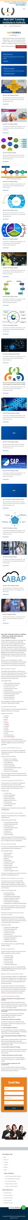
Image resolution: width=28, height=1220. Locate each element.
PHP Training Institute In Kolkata (12, 1178)
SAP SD (6, 719)
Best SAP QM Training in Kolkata (10, 210)
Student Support (8, 1200)
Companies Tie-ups (8, 1203)
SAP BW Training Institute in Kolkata (11, 413)
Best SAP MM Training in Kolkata (10, 296)
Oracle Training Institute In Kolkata (13, 1176)
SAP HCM (6, 723)
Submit (14, 1108)
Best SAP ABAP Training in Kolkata (11, 585)
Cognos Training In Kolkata (11, 1186)
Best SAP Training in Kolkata (9, 614)
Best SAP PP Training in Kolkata (10, 239)
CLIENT (5, 1170)
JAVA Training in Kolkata (10, 1181)
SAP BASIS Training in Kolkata (10, 557)
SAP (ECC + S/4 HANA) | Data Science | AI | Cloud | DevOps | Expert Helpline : (16, 3)
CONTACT (6, 1164)
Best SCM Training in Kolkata (9, 152)
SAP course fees (10, 991)
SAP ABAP (6, 724)
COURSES (6, 1162)
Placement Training (8, 1197)
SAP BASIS (6, 726)
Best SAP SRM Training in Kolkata (10, 95)
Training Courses (7, 1192)
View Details (5, 104)
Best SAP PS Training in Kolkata (10, 181)
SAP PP (6, 721)
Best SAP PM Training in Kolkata (10, 267)
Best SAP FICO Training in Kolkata (11, 470)
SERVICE (5, 1167)
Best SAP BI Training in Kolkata (10, 528)
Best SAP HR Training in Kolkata (10, 325)
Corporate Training (8, 1195)
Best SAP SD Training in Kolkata (10, 124)
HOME (5, 1157)
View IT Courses (21, 46)
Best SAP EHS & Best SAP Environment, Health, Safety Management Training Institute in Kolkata (14, 383)
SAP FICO (6, 716)
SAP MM (6, 717)
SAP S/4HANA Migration (9, 736)
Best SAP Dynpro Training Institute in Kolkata (13, 499)
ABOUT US (6, 1159)
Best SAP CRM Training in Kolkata (10, 442)
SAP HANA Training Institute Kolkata (11, 354)
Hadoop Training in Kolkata (11, 1183)
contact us (9, 993)
